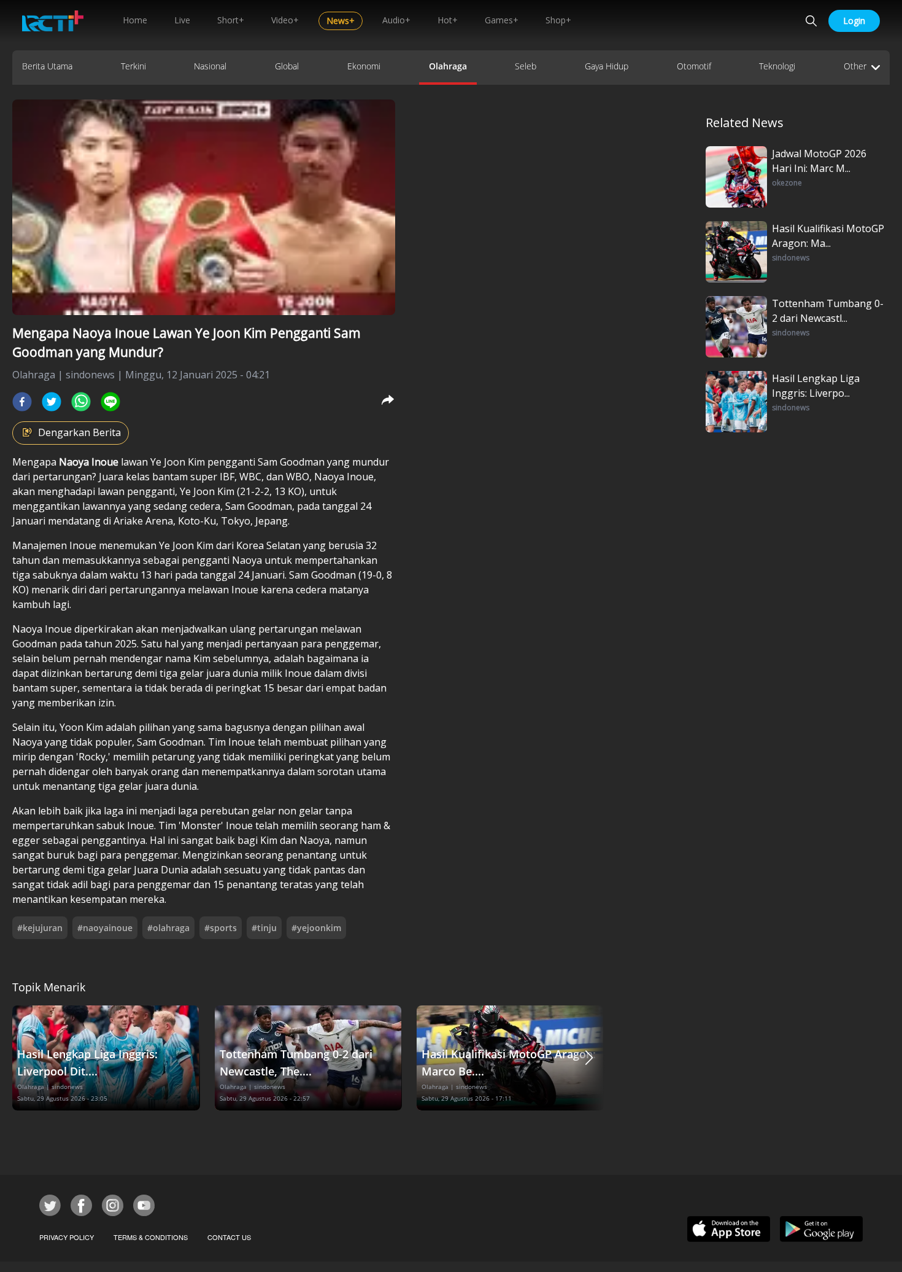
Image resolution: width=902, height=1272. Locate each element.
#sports (220, 928)
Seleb (525, 66)
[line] (110, 402)
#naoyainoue (105, 928)
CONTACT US (229, 1237)
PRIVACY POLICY (66, 1237)
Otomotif (694, 66)
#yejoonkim (316, 928)
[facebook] (22, 402)
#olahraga (168, 928)
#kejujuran (40, 928)
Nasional (210, 66)
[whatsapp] (81, 402)
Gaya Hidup (606, 66)
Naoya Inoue (90, 462)
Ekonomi (363, 66)
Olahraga (448, 66)
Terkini (133, 66)
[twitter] (51, 402)
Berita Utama (47, 66)
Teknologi (777, 66)
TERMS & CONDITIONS (151, 1237)
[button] (589, 1057)
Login (854, 20)
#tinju (264, 928)
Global (287, 66)
